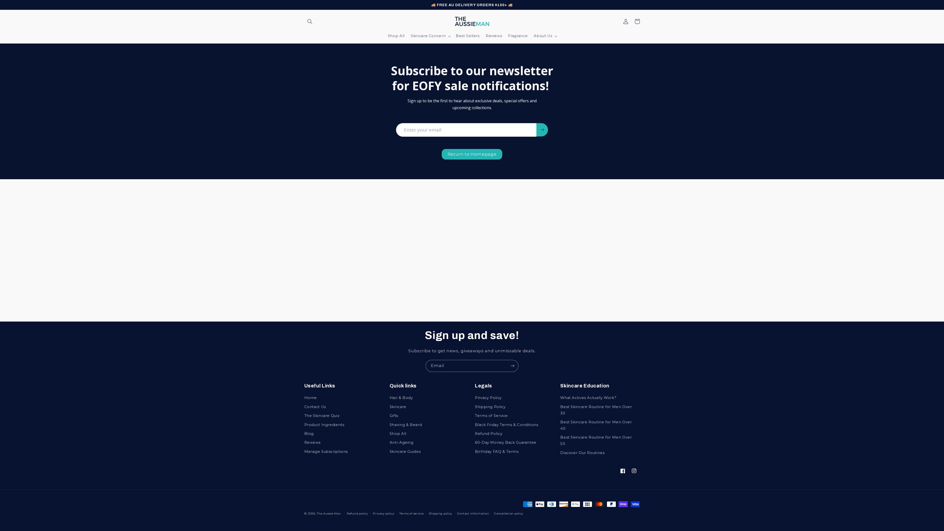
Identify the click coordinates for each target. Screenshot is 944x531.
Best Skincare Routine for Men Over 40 (596, 425)
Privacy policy (383, 513)
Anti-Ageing (401, 442)
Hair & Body (401, 398)
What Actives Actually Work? (588, 398)
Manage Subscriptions (326, 451)
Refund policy (357, 513)
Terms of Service (491, 415)
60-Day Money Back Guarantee (505, 442)
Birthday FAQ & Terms (497, 451)
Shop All (398, 433)
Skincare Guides (405, 451)
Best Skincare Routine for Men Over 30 (596, 410)
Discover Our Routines (582, 453)
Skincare (398, 407)
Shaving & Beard (406, 425)
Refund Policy (488, 433)
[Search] (310, 21)
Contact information (473, 513)
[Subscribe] (512, 366)
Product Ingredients (324, 425)
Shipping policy (440, 513)
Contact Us (315, 407)
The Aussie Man (329, 513)
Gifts (394, 415)
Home (310, 398)
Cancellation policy (508, 513)
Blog (309, 433)
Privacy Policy (488, 398)
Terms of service (411, 513)
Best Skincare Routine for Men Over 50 (596, 440)
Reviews (312, 442)
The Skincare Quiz (322, 415)
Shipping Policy (490, 407)
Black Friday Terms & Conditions (506, 425)
